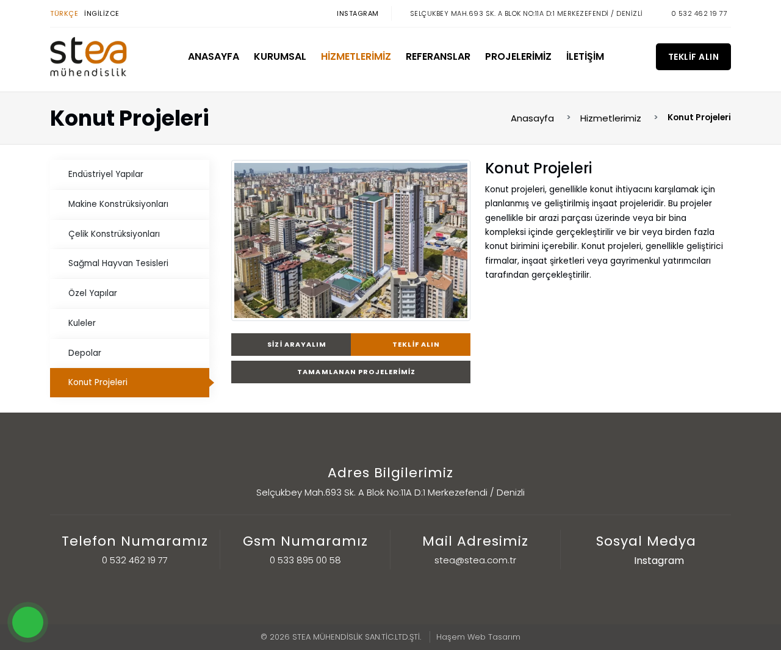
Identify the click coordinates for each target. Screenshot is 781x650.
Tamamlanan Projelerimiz (355, 372)
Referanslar (438, 56)
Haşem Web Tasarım (478, 637)
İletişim (585, 56)
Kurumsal (280, 56)
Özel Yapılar (92, 293)
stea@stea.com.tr (475, 560)
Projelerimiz (518, 56)
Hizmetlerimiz (356, 56)
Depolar (84, 353)
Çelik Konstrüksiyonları (114, 234)
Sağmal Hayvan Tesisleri (118, 263)
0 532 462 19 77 (699, 13)
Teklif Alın (693, 57)
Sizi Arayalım (295, 344)
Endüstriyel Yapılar (105, 174)
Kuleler (82, 323)
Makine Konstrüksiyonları (118, 204)
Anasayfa (213, 56)
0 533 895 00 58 (305, 560)
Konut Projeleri (98, 382)
